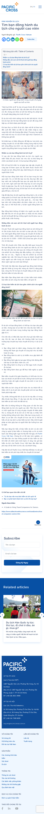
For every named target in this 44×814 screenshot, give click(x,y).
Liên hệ (26, 738)
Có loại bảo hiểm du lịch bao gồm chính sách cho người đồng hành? (20, 66)
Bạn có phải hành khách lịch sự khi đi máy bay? (20, 499)
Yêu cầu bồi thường (8, 778)
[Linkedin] (13, 39)
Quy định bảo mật (8, 787)
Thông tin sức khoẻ (8, 775)
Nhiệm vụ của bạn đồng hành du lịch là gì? (16, 57)
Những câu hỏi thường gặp (11, 784)
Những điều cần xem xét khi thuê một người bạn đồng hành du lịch (20, 61)
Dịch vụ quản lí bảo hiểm (10, 798)
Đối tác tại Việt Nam (9, 744)
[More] (21, 39)
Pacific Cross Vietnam (24, 35)
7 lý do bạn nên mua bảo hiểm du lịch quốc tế (20, 496)
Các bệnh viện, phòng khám (11, 781)
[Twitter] (8, 39)
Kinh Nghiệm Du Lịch (10, 21)
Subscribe (30, 39)
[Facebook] (4, 39)
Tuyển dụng (28, 741)
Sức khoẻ (5, 761)
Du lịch (4, 764)
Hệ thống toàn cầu (8, 741)
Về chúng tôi (6, 738)
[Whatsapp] (17, 39)
